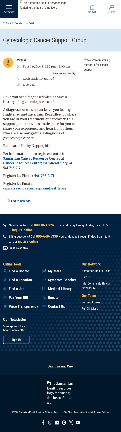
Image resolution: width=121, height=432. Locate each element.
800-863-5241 (45, 225)
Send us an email (19, 248)
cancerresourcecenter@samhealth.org (34, 188)
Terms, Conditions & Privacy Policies (91, 412)
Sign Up (16, 340)
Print (31, 23)
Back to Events (14, 23)
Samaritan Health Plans (96, 271)
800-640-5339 (47, 236)
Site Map (68, 412)
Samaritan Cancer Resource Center (31, 158)
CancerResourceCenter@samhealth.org (35, 163)
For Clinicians (90, 309)
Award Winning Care (60, 366)
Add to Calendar (21, 201)
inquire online (22, 230)
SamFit (86, 277)
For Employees (91, 302)
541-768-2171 (44, 176)
